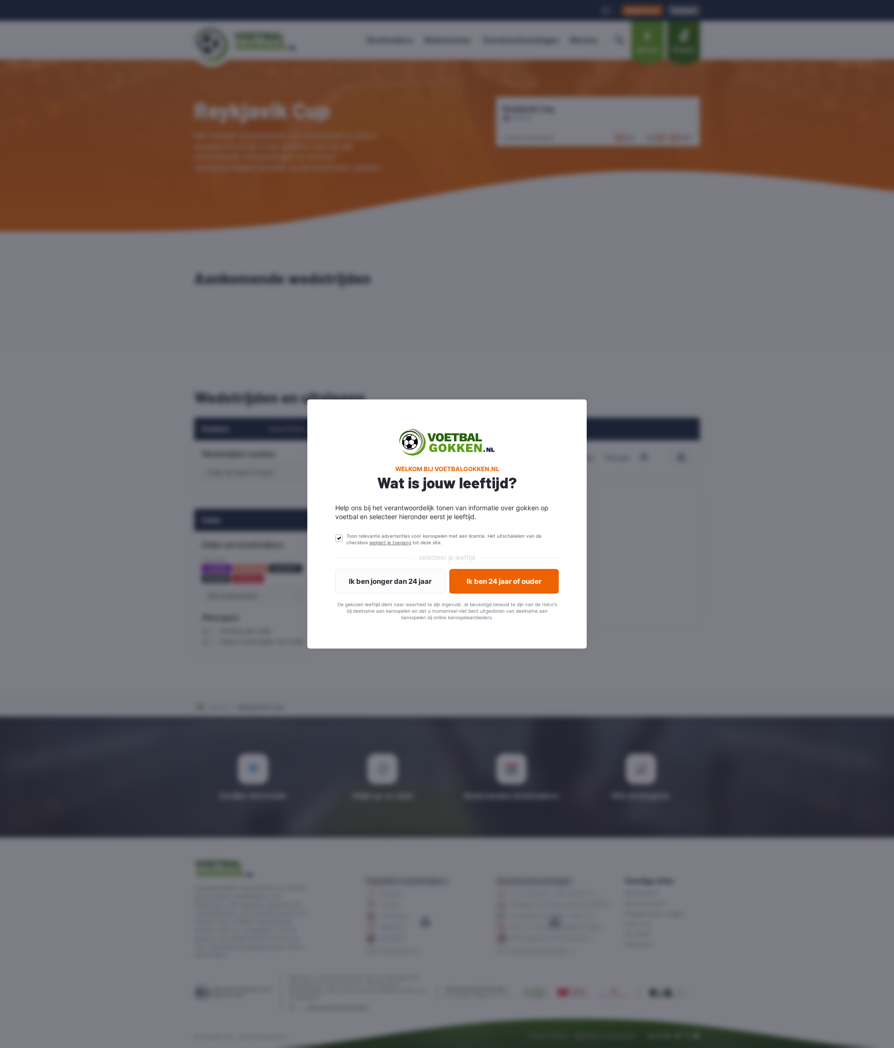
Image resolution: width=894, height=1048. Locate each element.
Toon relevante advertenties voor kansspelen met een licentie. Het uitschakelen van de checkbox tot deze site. (444, 539)
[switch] (339, 538)
